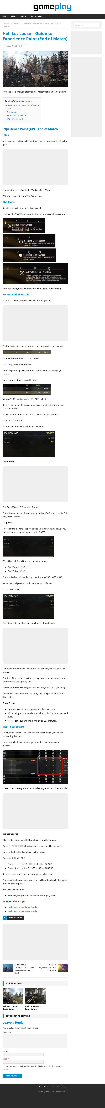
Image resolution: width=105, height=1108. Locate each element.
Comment (7, 1032)
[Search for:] (86, 25)
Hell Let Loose (15, 917)
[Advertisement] (35, 942)
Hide (28, 101)
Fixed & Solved (36, 16)
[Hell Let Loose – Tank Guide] (35, 996)
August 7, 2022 (11, 46)
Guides (23, 16)
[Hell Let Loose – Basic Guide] (13, 996)
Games (13, 16)
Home (4, 16)
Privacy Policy (61, 1087)
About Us (42, 1087)
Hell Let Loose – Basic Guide (22, 911)
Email (5, 1059)
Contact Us (51, 1087)
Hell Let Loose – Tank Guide (22, 907)
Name (5, 1051)
